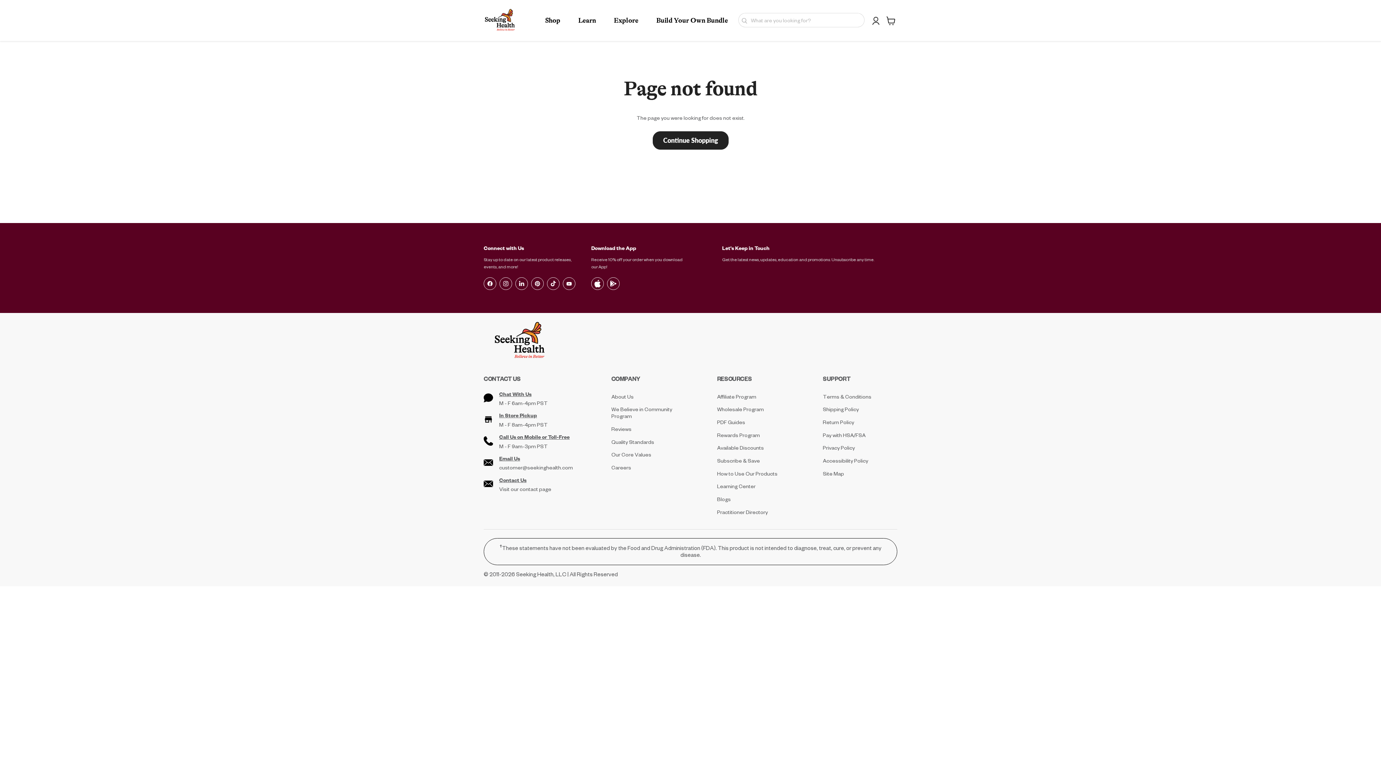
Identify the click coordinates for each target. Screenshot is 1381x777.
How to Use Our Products (747, 473)
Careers (621, 467)
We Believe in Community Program (641, 412)
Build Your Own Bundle (692, 20)
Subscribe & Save (738, 460)
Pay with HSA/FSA (844, 435)
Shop (552, 20)
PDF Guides (731, 422)
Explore (626, 20)
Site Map (833, 473)
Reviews (621, 429)
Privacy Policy (839, 447)
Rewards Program (738, 435)
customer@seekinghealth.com (536, 467)
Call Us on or (534, 437)
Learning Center (736, 486)
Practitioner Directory (742, 512)
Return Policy (838, 422)
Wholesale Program (740, 409)
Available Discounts (740, 447)
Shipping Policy (841, 409)
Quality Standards (632, 442)
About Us (622, 396)
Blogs (724, 499)
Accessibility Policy (845, 460)
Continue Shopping (690, 140)
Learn (587, 20)
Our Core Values (631, 454)
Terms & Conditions (847, 396)
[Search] (742, 20)
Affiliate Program (736, 396)
